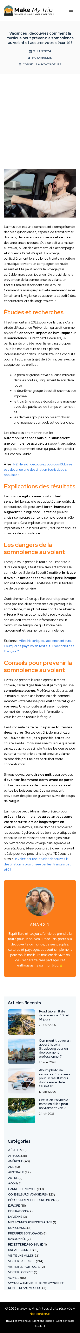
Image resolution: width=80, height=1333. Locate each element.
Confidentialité (65, 1320)
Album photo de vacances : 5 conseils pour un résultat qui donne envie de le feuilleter (54, 1078)
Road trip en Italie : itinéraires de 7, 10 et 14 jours (54, 1015)
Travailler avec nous (18, 1320)
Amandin (45, 58)
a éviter (14, 1150)
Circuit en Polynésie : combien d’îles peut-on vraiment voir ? (54, 1104)
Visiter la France (21, 1261)
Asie (11, 1167)
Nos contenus (40, 1314)
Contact (40, 1326)
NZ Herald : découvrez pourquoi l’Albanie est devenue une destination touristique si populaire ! (38, 469)
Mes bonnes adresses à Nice (30, 1222)
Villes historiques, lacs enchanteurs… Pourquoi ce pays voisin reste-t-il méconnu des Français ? (39, 646)
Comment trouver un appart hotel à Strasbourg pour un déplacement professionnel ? (54, 1048)
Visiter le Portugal (24, 1267)
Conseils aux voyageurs (42, 64)
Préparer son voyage (25, 1233)
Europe (14, 1206)
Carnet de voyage (22, 1189)
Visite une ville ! (20, 1256)
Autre (13, 1178)
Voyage (13, 1278)
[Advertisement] (40, 116)
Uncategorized (20, 1250)
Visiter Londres (20, 1272)
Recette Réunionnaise (25, 1245)
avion (12, 1183)
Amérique (15, 1161)
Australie (16, 1172)
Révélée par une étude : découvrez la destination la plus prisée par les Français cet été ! (37, 864)
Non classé (17, 1228)
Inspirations (18, 1211)
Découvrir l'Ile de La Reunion (31, 1200)
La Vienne (15, 1217)
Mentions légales (43, 1320)
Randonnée (17, 1239)
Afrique (14, 1156)
